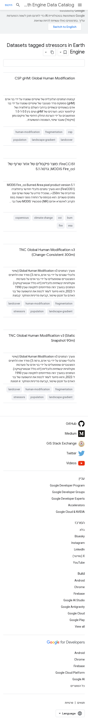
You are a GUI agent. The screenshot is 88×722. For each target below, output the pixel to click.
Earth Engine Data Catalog (49, 5)
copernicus (22, 217)
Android (79, 580)
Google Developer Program (67, 485)
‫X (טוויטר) (79, 556)
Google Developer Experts (68, 498)
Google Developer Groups (68, 492)
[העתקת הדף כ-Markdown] (52, 52)
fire (61, 225)
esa (70, 225)
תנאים (81, 702)
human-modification (28, 131)
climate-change (43, 217)
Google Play (77, 620)
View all (80, 626)
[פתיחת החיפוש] (18, 4)
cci (60, 217)
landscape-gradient (43, 139)
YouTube (79, 562)
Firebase (79, 593)
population (19, 139)
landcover (66, 139)
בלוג (82, 529)
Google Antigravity (73, 606)
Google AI (78, 679)
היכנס (8, 5)
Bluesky (80, 536)
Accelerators (76, 505)
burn (69, 217)
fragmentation (53, 131)
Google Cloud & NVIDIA (70, 511)
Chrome (79, 587)
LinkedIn (79, 549)
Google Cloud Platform (70, 672)
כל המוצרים (77, 685)
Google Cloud (76, 613)
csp (70, 131)
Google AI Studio (74, 600)
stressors (19, 311)
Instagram (78, 542)
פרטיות (69, 702)
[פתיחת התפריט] (80, 5)
